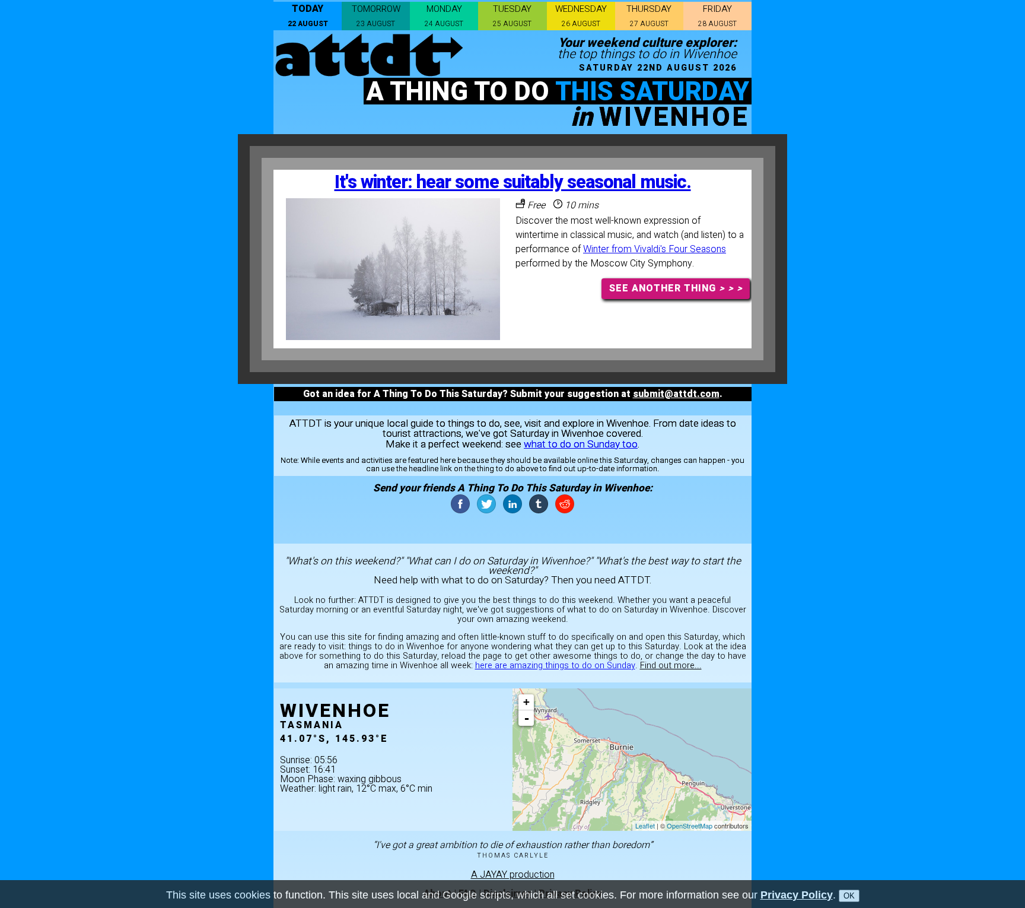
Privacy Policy (796, 895)
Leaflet (645, 825)
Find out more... (671, 665)
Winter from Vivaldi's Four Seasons (654, 249)
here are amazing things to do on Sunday (555, 665)
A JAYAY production (513, 875)
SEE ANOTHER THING (676, 288)
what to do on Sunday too (581, 444)
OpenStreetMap (689, 825)
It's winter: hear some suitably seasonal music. (513, 182)
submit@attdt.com (676, 394)
